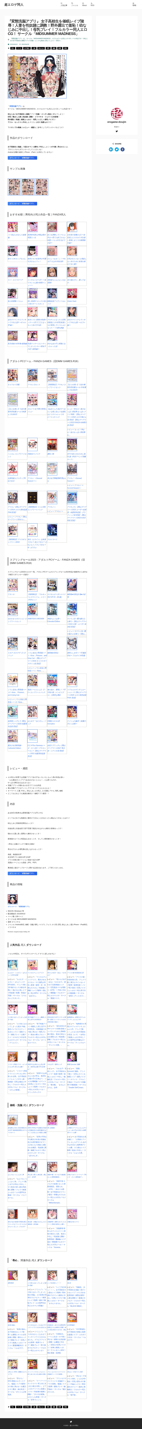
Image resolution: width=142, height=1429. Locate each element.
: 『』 (22, 158)
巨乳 (48, 48)
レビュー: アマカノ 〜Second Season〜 (75, 486)
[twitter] (117, 149)
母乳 (65, 48)
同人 (13, 48)
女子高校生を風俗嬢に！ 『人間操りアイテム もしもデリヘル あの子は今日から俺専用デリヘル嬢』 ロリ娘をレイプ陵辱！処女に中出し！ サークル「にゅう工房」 (76, 1145)
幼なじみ (41, 48)
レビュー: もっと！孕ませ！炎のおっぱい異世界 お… (76, 432)
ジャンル (74, 5)
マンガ (19, 48)
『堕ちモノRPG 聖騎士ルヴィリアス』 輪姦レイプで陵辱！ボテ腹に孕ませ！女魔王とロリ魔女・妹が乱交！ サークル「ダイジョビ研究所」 (17, 1386)
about (84, 5)
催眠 (54, 48)
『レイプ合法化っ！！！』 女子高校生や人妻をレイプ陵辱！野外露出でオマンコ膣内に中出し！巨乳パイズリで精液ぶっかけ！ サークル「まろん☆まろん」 (56, 1295)
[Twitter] (117, 131)
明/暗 (134, 5)
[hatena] (111, 149)
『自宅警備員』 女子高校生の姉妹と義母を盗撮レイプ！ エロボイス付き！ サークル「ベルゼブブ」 (76, 1334)
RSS (92, 5)
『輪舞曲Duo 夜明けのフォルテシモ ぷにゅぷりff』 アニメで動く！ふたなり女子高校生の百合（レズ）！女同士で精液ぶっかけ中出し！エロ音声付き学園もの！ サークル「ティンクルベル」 (76, 1034)
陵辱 (60, 48)
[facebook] (122, 149)
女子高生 (26, 48)
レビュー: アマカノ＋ (55, 511)
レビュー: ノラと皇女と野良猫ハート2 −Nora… (17, 701)
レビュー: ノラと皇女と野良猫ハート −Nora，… (37, 669)
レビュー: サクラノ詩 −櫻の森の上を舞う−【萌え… (76, 632)
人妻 (34, 48)
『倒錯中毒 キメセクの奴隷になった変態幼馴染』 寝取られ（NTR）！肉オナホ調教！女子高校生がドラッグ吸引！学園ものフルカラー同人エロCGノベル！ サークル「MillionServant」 (56, 1192)
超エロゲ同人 (13, 4)
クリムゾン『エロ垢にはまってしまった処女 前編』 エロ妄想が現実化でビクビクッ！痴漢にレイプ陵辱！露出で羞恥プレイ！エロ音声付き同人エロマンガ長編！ (37, 1298)
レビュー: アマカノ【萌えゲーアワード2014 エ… (17, 518)
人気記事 (64, 5)
